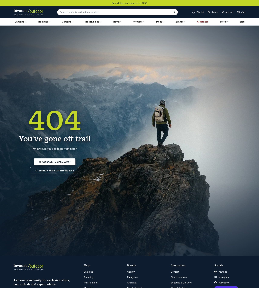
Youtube (222, 271)
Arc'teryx (132, 282)
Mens (159, 21)
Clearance (202, 21)
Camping (19, 21)
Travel (116, 21)
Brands (180, 21)
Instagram (223, 277)
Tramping (43, 21)
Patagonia (132, 277)
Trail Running (92, 21)
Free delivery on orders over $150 (129, 3)
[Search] (174, 12)
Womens (138, 21)
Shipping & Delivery (181, 282)
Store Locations (179, 277)
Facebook (223, 282)
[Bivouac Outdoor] (28, 12)
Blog (242, 21)
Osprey (131, 271)
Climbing (66, 21)
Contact (175, 271)
